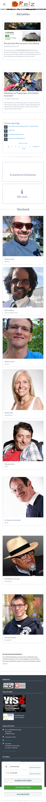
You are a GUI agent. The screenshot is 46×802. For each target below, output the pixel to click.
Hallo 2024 (11, 130)
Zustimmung (14, 766)
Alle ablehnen (23, 794)
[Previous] (2, 9)
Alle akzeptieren (23, 787)
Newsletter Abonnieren (9, 751)
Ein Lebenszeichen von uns (16, 134)
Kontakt (5, 663)
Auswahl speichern (23, 781)
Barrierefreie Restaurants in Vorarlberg (21, 43)
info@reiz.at (8, 740)
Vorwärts (35, 146)
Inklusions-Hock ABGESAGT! (16, 138)
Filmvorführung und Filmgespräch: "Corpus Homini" (23, 126)
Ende (23, 148)
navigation (4, 4)
